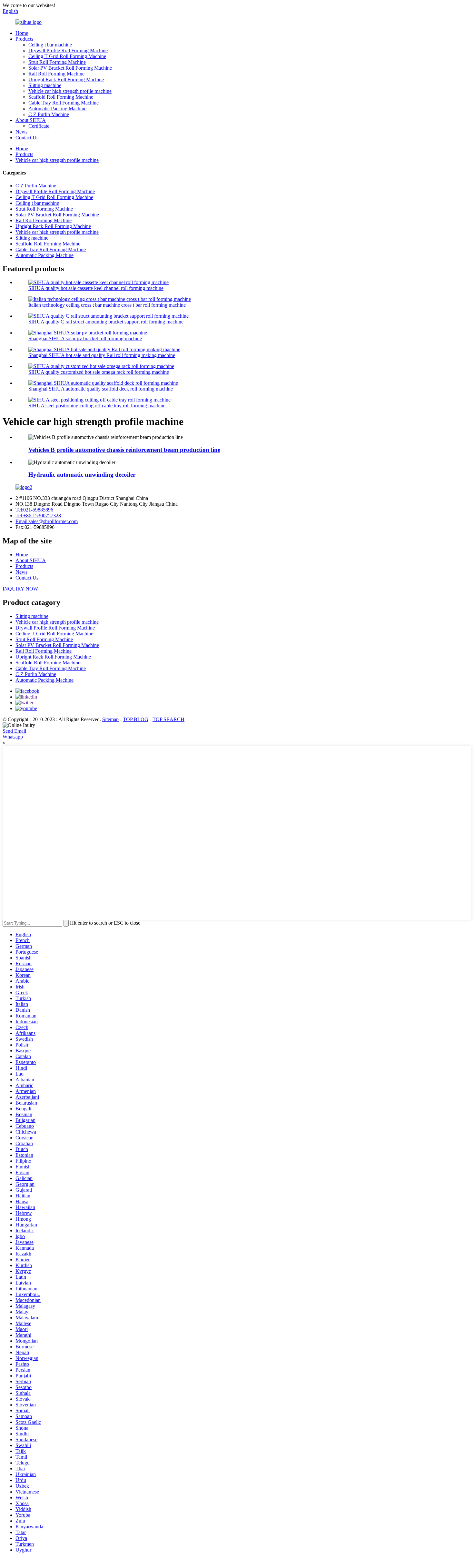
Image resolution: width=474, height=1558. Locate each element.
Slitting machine (44, 85)
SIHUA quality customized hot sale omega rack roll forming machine (98, 372)
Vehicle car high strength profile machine (70, 91)
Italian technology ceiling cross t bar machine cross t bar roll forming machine (107, 305)
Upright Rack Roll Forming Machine (66, 79)
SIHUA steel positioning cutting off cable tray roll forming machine (96, 405)
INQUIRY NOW (20, 588)
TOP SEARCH (168, 719)
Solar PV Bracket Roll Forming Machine (70, 68)
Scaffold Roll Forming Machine (60, 97)
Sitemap (110, 719)
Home (21, 33)
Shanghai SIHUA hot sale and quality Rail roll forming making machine (101, 355)
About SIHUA (30, 120)
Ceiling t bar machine (50, 44)
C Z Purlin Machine (48, 114)
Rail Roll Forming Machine (56, 73)
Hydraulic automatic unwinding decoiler (81, 474)
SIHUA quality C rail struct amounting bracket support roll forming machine (105, 321)
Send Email (14, 731)
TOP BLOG (135, 719)
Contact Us (26, 137)
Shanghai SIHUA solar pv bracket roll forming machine (85, 338)
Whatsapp (13, 736)
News (21, 131)
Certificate (38, 126)
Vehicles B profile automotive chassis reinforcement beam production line (124, 449)
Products (24, 39)
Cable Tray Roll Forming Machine (63, 102)
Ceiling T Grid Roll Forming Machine (67, 56)
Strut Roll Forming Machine (57, 62)
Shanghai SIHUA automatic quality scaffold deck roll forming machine (100, 389)
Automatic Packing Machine (57, 108)
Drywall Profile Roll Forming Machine (68, 50)
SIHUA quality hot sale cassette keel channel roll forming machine (95, 288)
